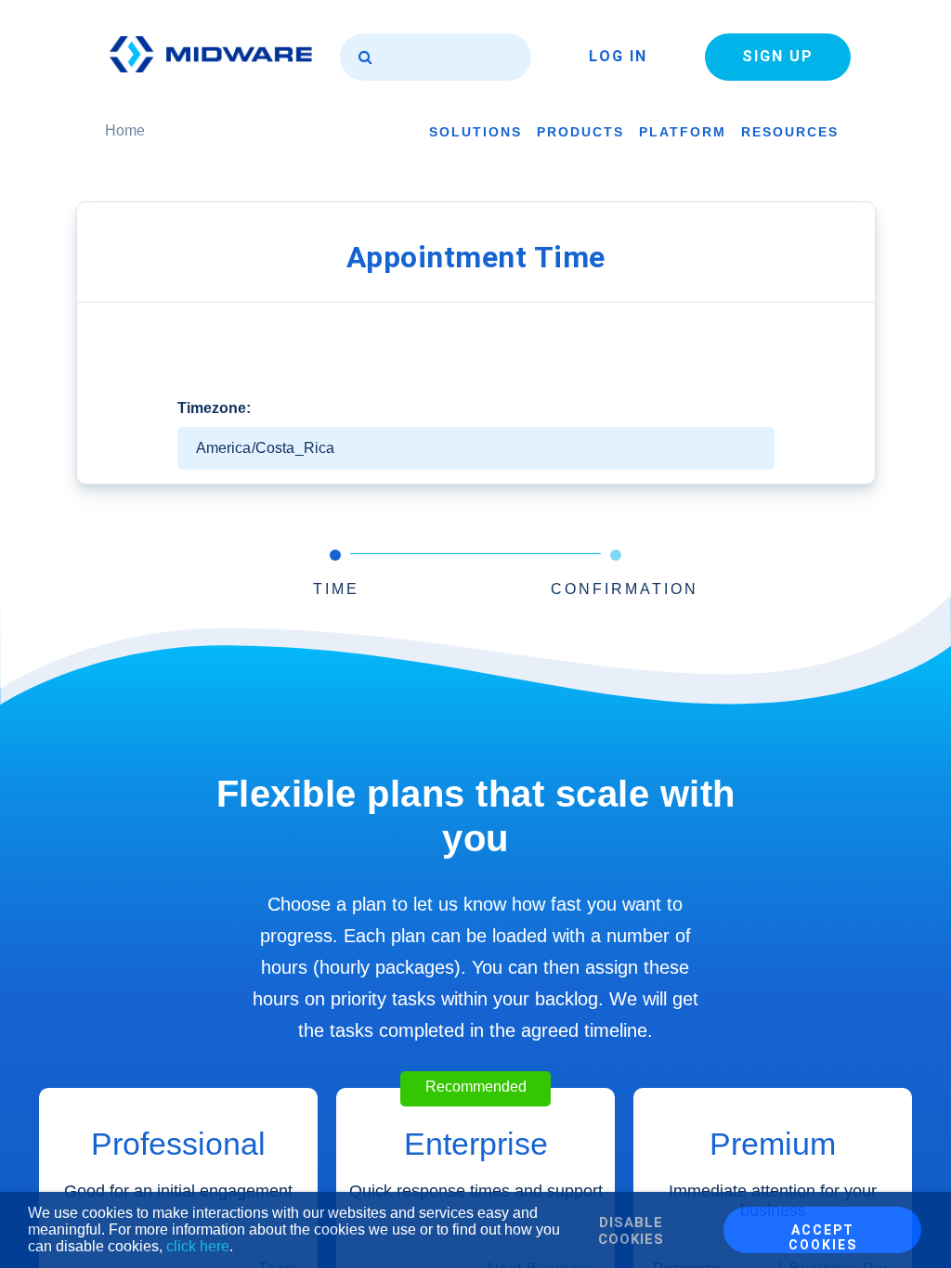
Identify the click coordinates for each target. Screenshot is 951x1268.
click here (197, 1246)
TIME (336, 589)
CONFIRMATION (624, 589)
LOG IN (618, 56)
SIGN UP (778, 56)
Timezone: (214, 408)
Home (125, 130)
